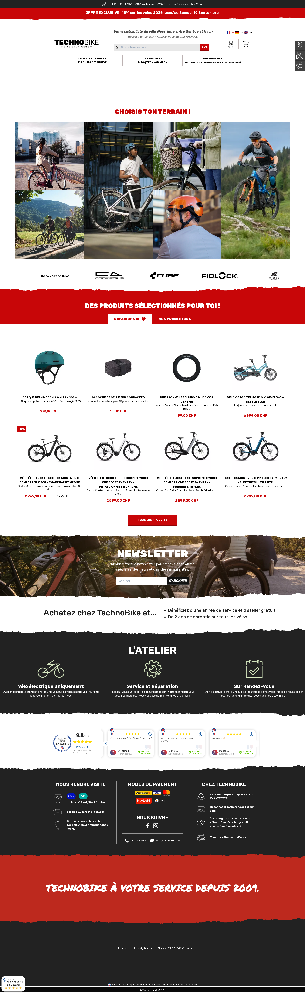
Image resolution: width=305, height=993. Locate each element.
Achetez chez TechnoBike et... (100, 612)
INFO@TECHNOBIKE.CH (152, 62)
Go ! (204, 46)
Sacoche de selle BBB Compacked (118, 397)
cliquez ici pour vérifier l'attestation (180, 984)
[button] (38, 78)
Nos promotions (174, 319)
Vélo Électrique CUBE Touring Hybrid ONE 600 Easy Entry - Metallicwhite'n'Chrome (118, 482)
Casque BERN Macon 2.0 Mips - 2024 (50, 397)
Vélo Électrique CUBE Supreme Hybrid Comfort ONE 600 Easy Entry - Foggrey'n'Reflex (187, 482)
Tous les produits (152, 520)
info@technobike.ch (168, 840)
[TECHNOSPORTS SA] (76, 43)
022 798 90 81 (138, 840)
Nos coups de (127, 319)
